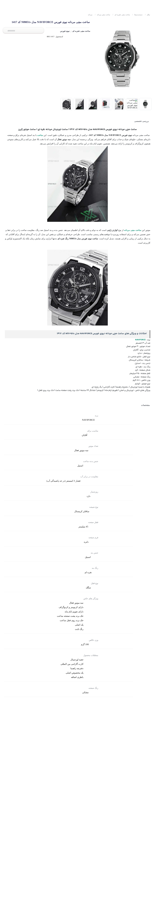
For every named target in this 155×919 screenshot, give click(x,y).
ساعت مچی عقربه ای (121, 15)
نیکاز (147, 15)
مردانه (90, 15)
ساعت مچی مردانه (102, 15)
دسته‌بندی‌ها (137, 15)
